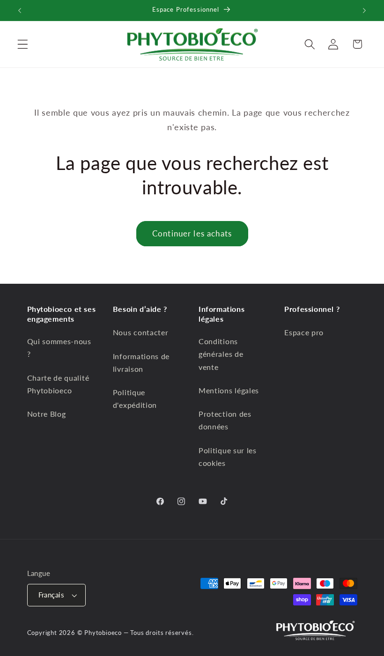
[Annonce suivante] (364, 10)
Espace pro (304, 332)
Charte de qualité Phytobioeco (58, 384)
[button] (23, 44)
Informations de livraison (141, 362)
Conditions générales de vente (221, 354)
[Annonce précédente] (19, 10)
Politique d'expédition (135, 398)
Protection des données (225, 420)
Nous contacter (141, 332)
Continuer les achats (192, 233)
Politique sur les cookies (228, 456)
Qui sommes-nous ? (59, 347)
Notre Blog (46, 413)
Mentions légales (229, 390)
